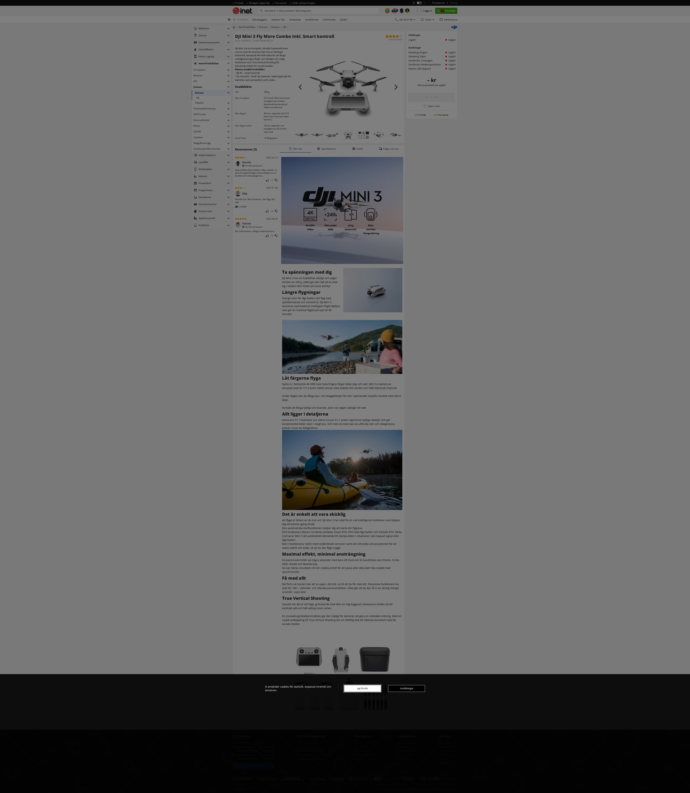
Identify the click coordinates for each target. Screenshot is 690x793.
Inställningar (406, 688)
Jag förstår (362, 688)
